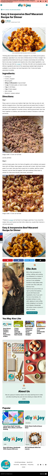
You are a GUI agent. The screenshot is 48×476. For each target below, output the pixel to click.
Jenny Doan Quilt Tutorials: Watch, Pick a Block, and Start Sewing (12, 427)
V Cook (18, 64)
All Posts (7, 9)
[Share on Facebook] (1, 234)
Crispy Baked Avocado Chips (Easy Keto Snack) (18, 332)
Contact (23, 467)
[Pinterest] (45, 1)
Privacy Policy (30, 464)
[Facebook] (40, 1)
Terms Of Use (16, 464)
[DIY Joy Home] (24, 5)
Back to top (42, 473)
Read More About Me (32, 312)
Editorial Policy (23, 464)
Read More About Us (24, 402)
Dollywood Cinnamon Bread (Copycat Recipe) (29, 332)
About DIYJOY (29, 462)
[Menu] (1, 5)
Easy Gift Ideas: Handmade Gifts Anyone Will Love (11, 448)
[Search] (46, 5)
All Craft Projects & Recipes (15, 9)
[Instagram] (38, 1)
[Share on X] (1, 239)
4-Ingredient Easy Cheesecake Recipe (41, 331)
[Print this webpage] (1, 242)
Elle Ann (9, 20)
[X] (43, 1)
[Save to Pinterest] (1, 236)
